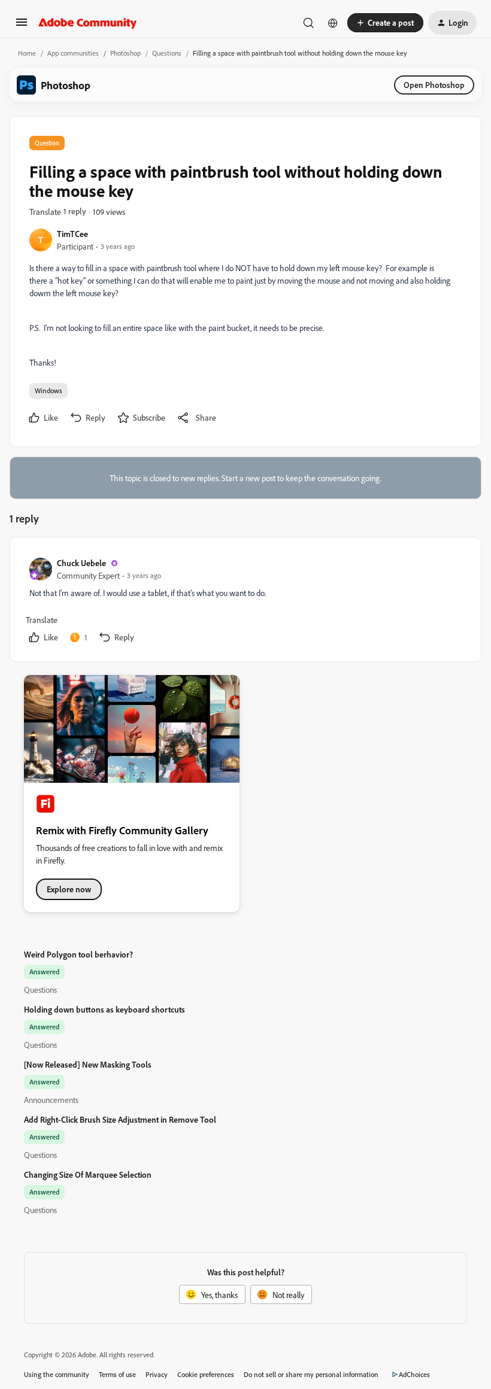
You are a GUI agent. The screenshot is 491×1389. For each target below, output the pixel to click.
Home (27, 52)
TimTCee (72, 234)
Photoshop (125, 52)
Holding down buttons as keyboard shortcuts (104, 1009)
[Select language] (333, 22)
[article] (244, 602)
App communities (73, 52)
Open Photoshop (434, 85)
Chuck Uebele (81, 563)
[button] (21, 26)
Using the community (56, 1374)
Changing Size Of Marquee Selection (87, 1174)
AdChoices (414, 1374)
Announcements (51, 1100)
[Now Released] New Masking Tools (87, 1064)
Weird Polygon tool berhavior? (78, 954)
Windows (48, 390)
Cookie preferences (205, 1374)
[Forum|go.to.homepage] (87, 22)
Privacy (157, 1374)
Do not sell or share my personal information (311, 1374)
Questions (166, 52)
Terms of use (117, 1374)
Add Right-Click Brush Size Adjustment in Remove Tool (120, 1119)
